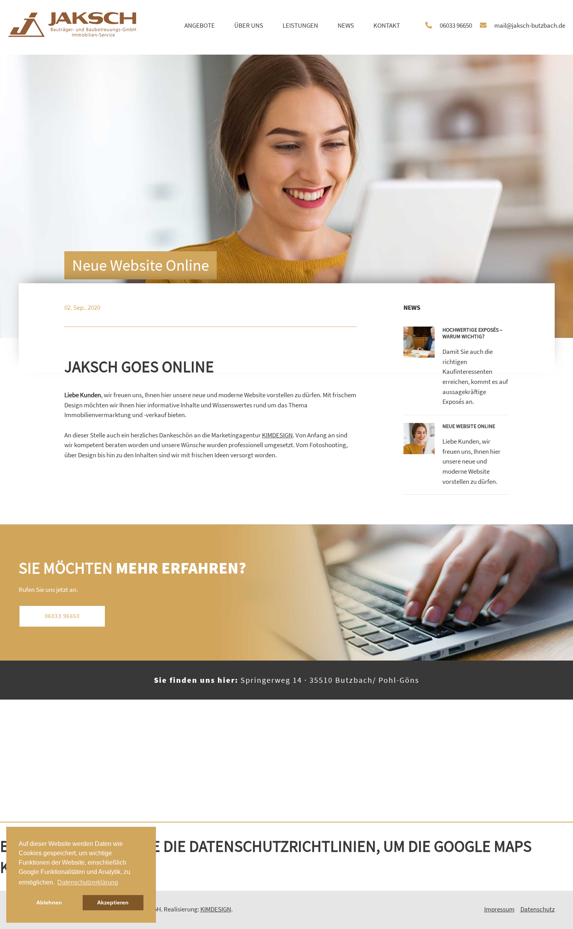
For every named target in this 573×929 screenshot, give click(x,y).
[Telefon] (432, 26)
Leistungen (300, 25)
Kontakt (386, 25)
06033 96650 (62, 616)
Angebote (199, 25)
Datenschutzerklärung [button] (87, 882)
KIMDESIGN (277, 435)
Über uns (248, 25)
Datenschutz (537, 909)
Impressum (499, 909)
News (346, 25)
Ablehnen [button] (49, 902)
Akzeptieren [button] (113, 902)
